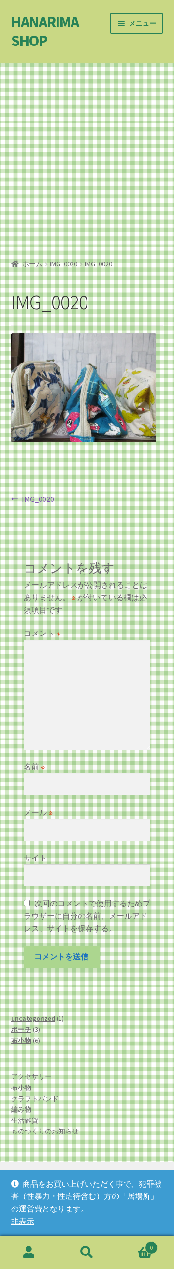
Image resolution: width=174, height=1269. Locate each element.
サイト (35, 857)
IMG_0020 (63, 263)
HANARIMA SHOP (45, 31)
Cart (134, 1244)
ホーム (32, 263)
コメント (42, 633)
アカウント (29, 1252)
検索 (87, 1252)
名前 (34, 766)
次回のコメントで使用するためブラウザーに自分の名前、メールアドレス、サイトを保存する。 (87, 915)
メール (38, 812)
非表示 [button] (22, 1221)
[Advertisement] (87, 157)
